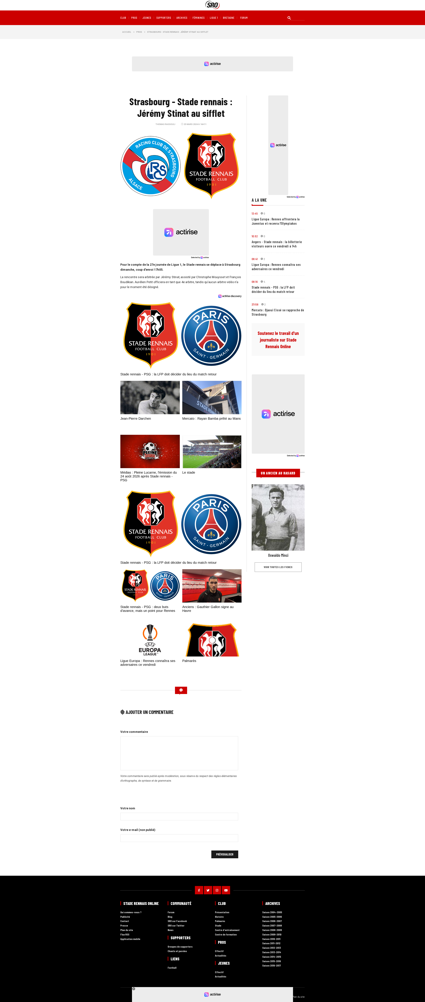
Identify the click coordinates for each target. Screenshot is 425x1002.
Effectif (219, 951)
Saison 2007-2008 (272, 926)
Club (123, 18)
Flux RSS (124, 934)
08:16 (255, 281)
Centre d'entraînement (227, 930)
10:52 (255, 236)
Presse (124, 926)
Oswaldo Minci (278, 555)
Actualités (220, 956)
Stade (218, 926)
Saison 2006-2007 (272, 921)
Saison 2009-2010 (271, 934)
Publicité (125, 917)
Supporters (163, 18)
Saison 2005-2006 (272, 917)
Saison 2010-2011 (271, 939)
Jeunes (146, 18)
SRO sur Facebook (177, 921)
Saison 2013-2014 (271, 952)
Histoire (219, 917)
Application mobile (130, 939)
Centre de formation (226, 934)
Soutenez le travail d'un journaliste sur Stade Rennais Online (278, 339)
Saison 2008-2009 (272, 930)
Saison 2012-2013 (271, 948)
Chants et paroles (177, 951)
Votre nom (127, 808)
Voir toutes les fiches (278, 567)
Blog (170, 917)
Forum (171, 912)
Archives (181, 18)
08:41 (255, 259)
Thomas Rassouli (165, 124)
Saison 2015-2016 (271, 961)
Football (172, 968)
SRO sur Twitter (176, 926)
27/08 (255, 304)
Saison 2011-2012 (271, 943)
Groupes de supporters (180, 947)
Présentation (222, 912)
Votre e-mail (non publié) (138, 830)
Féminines (199, 18)
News (170, 930)
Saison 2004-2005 (272, 912)
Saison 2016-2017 (271, 965)
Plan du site (126, 930)
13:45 (255, 213)
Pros (134, 18)
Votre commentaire (134, 731)
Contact (124, 921)
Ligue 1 (214, 18)
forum (244, 18)
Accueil (126, 32)
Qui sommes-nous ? (130, 912)
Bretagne (228, 18)
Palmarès (220, 921)
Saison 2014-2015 (271, 957)
